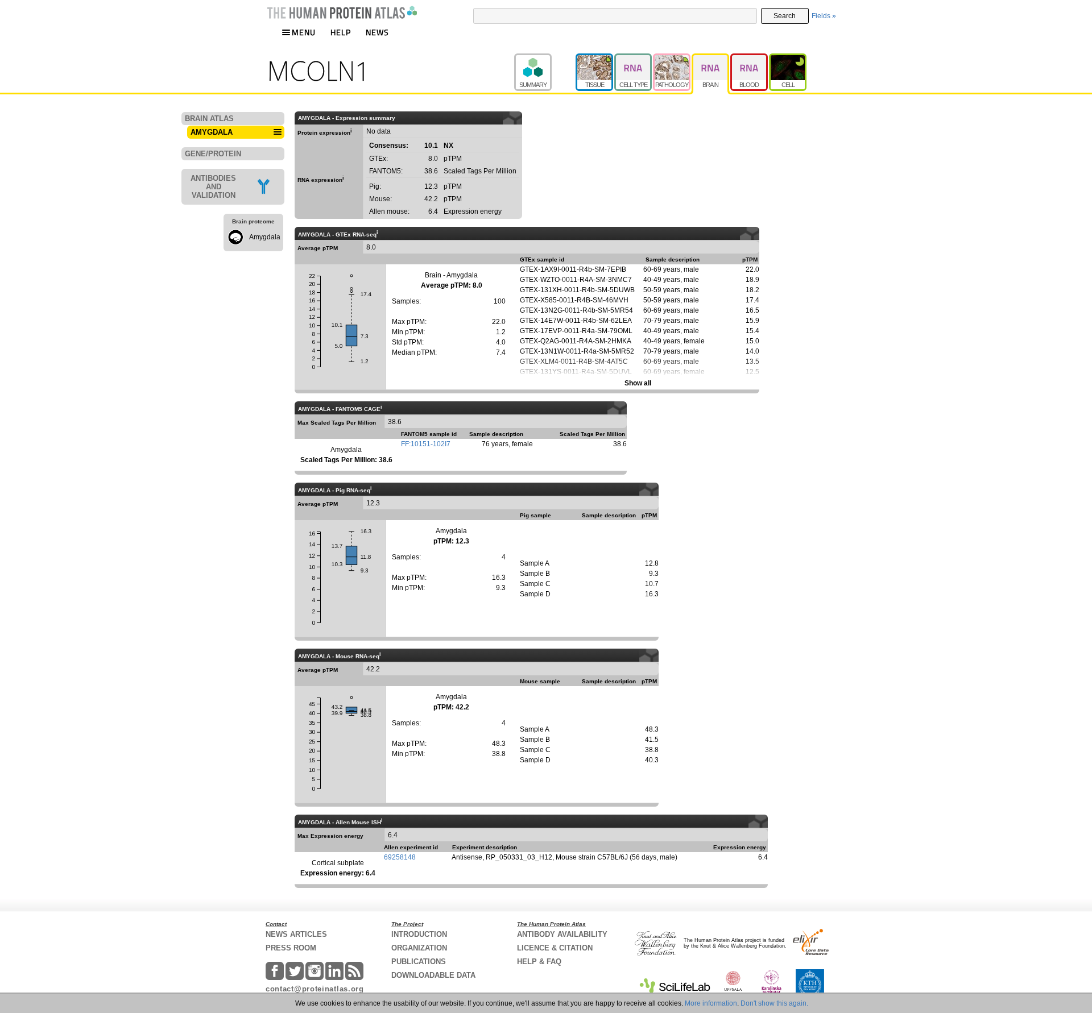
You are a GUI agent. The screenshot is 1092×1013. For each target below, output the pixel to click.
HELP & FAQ (539, 961)
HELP (340, 32)
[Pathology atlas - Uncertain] (672, 59)
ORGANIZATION (419, 948)
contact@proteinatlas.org (315, 989)
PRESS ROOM (291, 948)
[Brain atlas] (711, 59)
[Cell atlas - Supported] (787, 59)
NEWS (377, 32)
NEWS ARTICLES (296, 934)
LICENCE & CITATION (555, 948)
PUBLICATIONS (418, 961)
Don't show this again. (774, 1003)
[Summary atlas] (545, 59)
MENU (304, 32)
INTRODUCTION (419, 934)
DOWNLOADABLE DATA (433, 975)
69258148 (400, 857)
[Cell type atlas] (633, 59)
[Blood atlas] (749, 59)
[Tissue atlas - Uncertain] (595, 59)
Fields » (824, 16)
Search (785, 16)
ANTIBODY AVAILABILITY (562, 934)
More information (711, 1003)
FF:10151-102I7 (425, 444)
